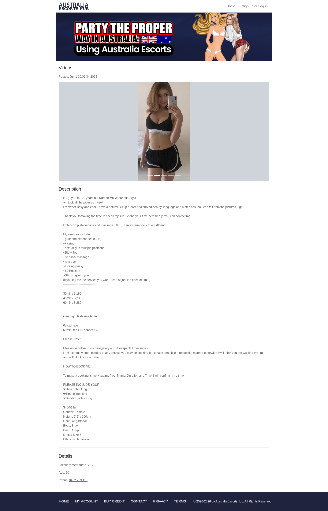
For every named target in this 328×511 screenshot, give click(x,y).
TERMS (180, 501)
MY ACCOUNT (86, 501)
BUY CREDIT (114, 501)
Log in (263, 6)
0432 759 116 (78, 480)
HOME (64, 501)
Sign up (247, 6)
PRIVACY (160, 501)
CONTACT (139, 501)
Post (231, 6)
